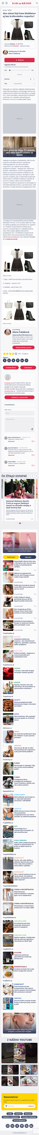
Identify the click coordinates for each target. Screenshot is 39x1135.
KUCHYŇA (17, 953)
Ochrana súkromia (29, 1117)
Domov (5, 10)
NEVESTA (17, 637)
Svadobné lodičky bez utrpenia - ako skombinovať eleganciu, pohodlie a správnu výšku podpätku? (25, 641)
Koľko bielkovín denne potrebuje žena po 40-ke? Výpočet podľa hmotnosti (23, 599)
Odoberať (31, 1106)
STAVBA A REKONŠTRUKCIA (24, 889)
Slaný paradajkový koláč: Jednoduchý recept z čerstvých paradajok (25, 704)
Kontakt (18, 1114)
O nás (10, 1114)
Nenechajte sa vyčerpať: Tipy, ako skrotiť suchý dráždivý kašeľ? (24, 767)
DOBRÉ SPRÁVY (19, 795)
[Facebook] (17, 1126)
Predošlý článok (11, 368)
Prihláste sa (8, 383)
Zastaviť (19, 74)
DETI (15, 826)
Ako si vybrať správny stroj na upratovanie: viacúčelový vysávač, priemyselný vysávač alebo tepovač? (25, 877)
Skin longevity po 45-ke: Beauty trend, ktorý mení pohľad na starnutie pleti (23, 611)
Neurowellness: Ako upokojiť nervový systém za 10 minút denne (24, 718)
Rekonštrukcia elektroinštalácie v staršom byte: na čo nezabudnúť (24, 893)
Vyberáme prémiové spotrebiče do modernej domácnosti (22, 956)
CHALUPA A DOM (20, 921)
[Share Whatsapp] (9, 360)
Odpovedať (11, 441)
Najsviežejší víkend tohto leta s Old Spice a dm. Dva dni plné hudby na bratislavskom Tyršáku (25, 564)
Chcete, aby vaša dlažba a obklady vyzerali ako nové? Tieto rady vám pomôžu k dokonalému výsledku (24, 863)
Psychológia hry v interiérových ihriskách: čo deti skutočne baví (23, 830)
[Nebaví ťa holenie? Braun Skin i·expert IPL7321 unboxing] (10, 1081)
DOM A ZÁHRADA (20, 840)
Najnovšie (28, 557)
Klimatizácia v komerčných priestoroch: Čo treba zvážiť (24, 907)
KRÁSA (16, 714)
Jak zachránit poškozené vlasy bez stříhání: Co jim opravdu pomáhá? (25, 735)
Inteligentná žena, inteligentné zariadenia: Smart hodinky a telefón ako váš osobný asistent (24, 782)
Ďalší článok (28, 368)
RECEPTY (17, 700)
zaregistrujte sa (9, 391)
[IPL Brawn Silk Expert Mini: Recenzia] (28, 1081)
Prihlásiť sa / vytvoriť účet (19, 397)
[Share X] (13, 360)
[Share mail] (26, 360)
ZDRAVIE (17, 668)
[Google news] (27, 1126)
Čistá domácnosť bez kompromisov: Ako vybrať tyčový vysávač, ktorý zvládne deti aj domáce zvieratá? (25, 989)
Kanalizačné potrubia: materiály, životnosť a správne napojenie (22, 925)
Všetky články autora (23, 348)
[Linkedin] (31, 1126)
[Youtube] (12, 1126)
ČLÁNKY (17, 763)
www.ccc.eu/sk (12, 239)
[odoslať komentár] (32, 429)
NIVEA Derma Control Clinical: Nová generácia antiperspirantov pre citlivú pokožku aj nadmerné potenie (25, 813)
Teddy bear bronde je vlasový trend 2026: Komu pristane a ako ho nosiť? (24, 587)
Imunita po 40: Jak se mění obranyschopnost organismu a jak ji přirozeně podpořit (24, 749)
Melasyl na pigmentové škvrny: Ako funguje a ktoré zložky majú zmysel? (24, 575)
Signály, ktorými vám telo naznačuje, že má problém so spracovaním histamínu (24, 686)
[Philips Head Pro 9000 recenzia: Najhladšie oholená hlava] (28, 1069)
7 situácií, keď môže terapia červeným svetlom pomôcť (24, 671)
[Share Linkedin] (22, 360)
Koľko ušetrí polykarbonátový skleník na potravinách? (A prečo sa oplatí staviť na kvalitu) (25, 845)
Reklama (28, 1114)
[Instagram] (8, 1126)
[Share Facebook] (5, 360)
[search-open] (6, 3)
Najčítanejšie (11, 557)
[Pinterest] (22, 1126)
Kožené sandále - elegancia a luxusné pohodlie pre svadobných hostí (24, 655)
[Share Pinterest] (18, 360)
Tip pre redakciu (19, 1120)
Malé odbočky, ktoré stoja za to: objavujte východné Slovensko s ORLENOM (24, 799)
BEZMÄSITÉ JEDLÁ (20, 967)
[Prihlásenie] (2, 3)
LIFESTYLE (17, 746)
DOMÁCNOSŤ (19, 858)
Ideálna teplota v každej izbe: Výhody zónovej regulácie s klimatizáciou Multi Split (24, 939)
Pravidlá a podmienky (11, 1117)
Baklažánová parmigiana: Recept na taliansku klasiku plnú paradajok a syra (24, 623)
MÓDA (9, 10)
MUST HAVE (18, 651)
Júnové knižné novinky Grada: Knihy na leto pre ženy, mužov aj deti (25, 1002)
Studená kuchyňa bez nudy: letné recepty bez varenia (24, 970)
